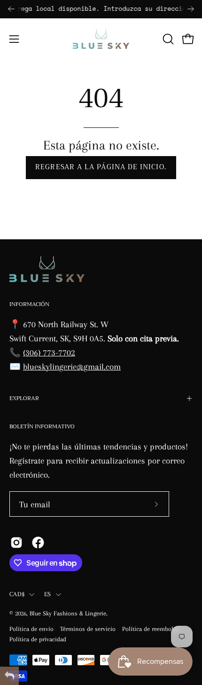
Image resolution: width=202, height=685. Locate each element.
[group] (101, 9)
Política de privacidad (37, 639)
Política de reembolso (150, 628)
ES (47, 594)
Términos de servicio (88, 628)
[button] (167, 39)
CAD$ (16, 594)
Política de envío (31, 628)
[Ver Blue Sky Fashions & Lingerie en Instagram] (16, 542)
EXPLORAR (24, 398)
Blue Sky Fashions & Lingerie (68, 613)
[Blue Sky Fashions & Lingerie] (101, 39)
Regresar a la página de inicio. (100, 167)
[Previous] (11, 9)
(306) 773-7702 (49, 352)
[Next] (190, 9)
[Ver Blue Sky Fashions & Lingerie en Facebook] (38, 542)
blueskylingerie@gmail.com (72, 366)
